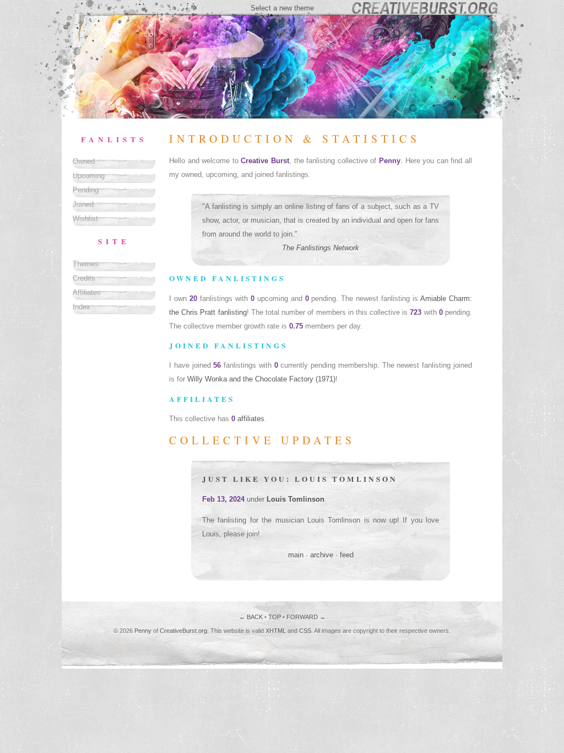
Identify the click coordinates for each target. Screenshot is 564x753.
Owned (84, 161)
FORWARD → (306, 617)
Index (81, 307)
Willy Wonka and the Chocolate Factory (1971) (261, 379)
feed (347, 555)
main (295, 555)
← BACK (251, 617)
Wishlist (85, 218)
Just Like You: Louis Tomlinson (300, 479)
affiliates (250, 419)
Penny (142, 630)
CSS (305, 630)
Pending (86, 190)
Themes (86, 264)
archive (321, 555)
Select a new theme (282, 8)
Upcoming (89, 175)
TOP (274, 617)
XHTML (275, 630)
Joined (83, 204)
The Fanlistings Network (320, 248)
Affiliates (87, 292)
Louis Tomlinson (295, 499)
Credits (84, 278)
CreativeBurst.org (183, 630)
